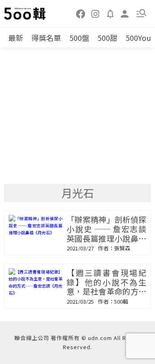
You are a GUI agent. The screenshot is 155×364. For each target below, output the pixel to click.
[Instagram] (95, 13)
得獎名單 (46, 37)
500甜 (107, 37)
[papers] (110, 13)
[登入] (125, 13)
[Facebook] (81, 13)
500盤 (79, 37)
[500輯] (25, 13)
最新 (15, 37)
